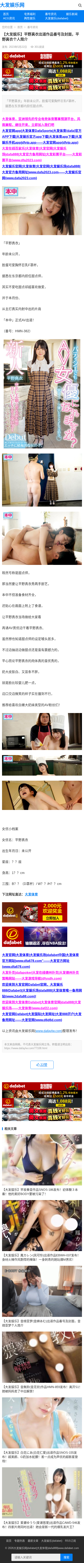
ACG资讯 (9, 18)
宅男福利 (29, 14)
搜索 (66, 1557)
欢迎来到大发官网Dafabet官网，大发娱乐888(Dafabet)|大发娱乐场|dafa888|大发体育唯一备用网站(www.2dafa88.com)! (42, 990)
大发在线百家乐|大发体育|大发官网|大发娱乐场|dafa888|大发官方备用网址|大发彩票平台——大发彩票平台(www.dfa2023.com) (42, 154)
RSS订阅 (70, 1540)
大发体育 (31, 894)
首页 (6, 14)
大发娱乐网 (12, 5)
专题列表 (19, 1540)
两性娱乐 (29, 18)
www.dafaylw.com (49, 1031)
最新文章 (33, 1540)
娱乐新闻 (71, 14)
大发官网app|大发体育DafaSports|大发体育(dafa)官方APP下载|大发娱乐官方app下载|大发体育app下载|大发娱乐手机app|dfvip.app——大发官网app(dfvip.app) (42, 136)
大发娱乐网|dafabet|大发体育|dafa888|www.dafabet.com (46, 1548)
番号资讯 (50, 14)
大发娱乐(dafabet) (54, 18)
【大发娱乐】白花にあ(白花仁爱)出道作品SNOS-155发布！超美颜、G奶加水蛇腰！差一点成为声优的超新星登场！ (40, 1457)
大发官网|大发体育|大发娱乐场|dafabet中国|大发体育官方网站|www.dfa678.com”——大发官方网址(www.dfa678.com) (40, 960)
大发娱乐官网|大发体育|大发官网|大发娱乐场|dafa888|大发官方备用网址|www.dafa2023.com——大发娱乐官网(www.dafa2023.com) (41, 172)
